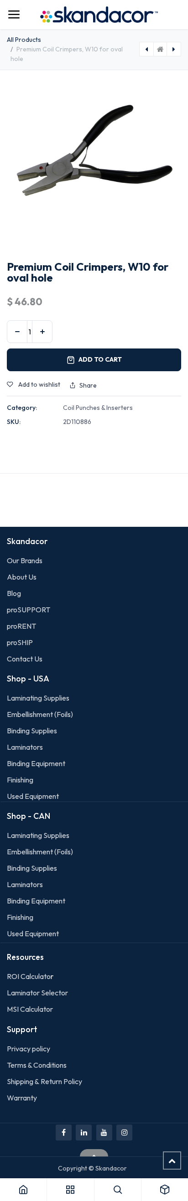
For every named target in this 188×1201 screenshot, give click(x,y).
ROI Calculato (29, 976)
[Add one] (42, 332)
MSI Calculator (30, 1009)
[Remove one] (17, 332)
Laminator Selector (37, 992)
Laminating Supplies (38, 697)
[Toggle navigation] (14, 14)
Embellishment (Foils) (40, 714)
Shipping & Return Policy (44, 1081)
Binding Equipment (36, 763)
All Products (24, 39)
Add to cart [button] (100, 359)
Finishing (20, 779)
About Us (22, 576)
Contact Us (24, 658)
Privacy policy (28, 1048)
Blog (14, 593)
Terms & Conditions (37, 1065)
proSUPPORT (28, 609)
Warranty (22, 1097)
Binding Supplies (32, 730)
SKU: (14, 422)
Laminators (25, 747)
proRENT (21, 626)
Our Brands (24, 560)
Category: (22, 408)
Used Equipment (33, 796)
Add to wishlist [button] (38, 384)
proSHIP (20, 642)
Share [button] (88, 385)
